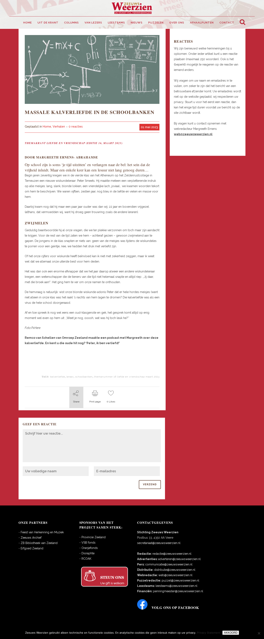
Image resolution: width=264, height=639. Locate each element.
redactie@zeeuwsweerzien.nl (171, 553)
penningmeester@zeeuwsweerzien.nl (178, 591)
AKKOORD (230, 632)
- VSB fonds (87, 542)
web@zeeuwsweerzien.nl (175, 575)
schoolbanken (84, 376)
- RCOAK (85, 558)
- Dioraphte (86, 553)
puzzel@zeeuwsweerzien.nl (180, 580)
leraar (70, 376)
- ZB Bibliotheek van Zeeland (38, 543)
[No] (259, 633)
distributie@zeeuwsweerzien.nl (174, 569)
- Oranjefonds (88, 548)
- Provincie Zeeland (92, 537)
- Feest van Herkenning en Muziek (41, 532)
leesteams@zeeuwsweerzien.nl (176, 585)
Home (47, 126)
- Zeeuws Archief (30, 537)
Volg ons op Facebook (175, 607)
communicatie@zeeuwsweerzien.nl (168, 564)
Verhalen (59, 126)
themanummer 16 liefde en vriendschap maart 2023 (126, 376)
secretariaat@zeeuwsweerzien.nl (158, 543)
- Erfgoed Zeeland (31, 548)
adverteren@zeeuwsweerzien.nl (179, 559)
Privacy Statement (208, 632)
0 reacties (76, 126)
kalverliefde (57, 376)
